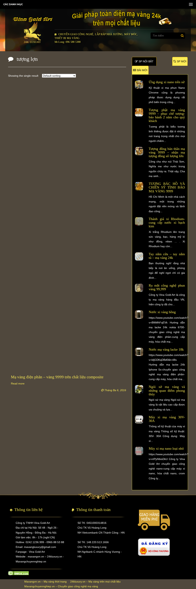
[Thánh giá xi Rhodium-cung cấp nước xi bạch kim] (139, 221)
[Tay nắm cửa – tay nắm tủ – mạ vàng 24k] (139, 256)
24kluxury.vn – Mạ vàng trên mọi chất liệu (95, 581)
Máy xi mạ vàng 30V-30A (167, 419)
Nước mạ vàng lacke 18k (166, 349)
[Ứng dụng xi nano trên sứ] (139, 84)
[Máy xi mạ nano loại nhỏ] (139, 450)
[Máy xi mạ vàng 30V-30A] (139, 419)
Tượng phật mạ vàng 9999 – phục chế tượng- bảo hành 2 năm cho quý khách (167, 115)
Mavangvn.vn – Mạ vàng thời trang (45, 581)
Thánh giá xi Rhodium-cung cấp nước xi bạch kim (167, 222)
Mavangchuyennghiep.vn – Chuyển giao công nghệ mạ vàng (61, 586)
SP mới (181, 61)
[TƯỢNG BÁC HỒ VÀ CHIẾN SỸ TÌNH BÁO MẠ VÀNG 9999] (139, 186)
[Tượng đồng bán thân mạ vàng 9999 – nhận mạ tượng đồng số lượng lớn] (139, 150)
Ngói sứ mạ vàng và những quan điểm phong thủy (167, 390)
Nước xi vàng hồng (162, 312)
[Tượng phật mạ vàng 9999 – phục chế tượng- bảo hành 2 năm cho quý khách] (139, 112)
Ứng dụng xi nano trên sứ (167, 82)
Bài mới (142, 70)
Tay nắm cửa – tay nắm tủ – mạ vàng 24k (167, 256)
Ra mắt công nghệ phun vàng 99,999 (167, 287)
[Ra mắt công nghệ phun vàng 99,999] (139, 287)
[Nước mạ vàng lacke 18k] (139, 351)
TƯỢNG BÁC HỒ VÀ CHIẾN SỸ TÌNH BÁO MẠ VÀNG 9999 (167, 187)
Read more (17, 383)
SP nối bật (146, 61)
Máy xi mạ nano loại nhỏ (166, 448)
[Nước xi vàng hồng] (139, 314)
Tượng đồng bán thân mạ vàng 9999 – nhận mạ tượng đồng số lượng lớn (167, 152)
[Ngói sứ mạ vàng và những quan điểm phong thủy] (139, 389)
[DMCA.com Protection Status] (18, 572)
